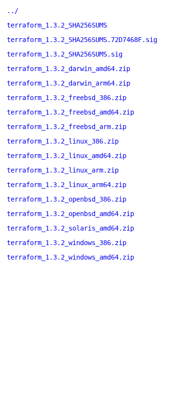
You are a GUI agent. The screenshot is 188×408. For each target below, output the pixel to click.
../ (12, 11)
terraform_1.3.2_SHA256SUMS (57, 25)
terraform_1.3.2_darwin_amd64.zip (68, 69)
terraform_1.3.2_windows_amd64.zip (70, 257)
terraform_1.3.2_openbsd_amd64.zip (70, 214)
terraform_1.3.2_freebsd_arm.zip (66, 127)
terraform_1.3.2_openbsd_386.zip (66, 199)
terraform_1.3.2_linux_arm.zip (63, 170)
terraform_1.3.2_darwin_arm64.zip (68, 83)
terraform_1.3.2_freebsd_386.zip (66, 98)
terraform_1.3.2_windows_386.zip (66, 243)
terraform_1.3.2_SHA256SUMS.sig (64, 54)
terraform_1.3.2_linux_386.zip (63, 141)
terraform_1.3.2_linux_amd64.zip (66, 156)
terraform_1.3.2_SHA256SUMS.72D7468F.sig (82, 40)
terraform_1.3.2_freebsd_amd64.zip (70, 112)
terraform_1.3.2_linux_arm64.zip (66, 185)
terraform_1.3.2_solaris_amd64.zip (70, 228)
